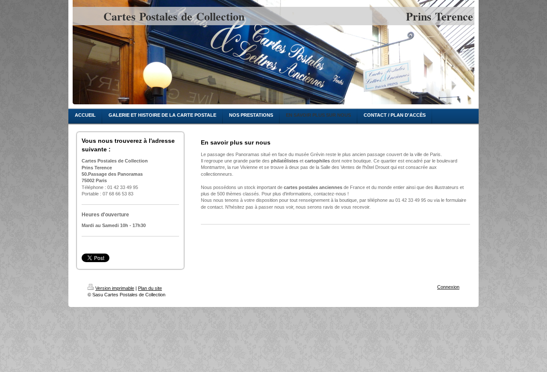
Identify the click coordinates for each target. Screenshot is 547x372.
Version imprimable (114, 288)
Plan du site (150, 288)
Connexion (448, 286)
